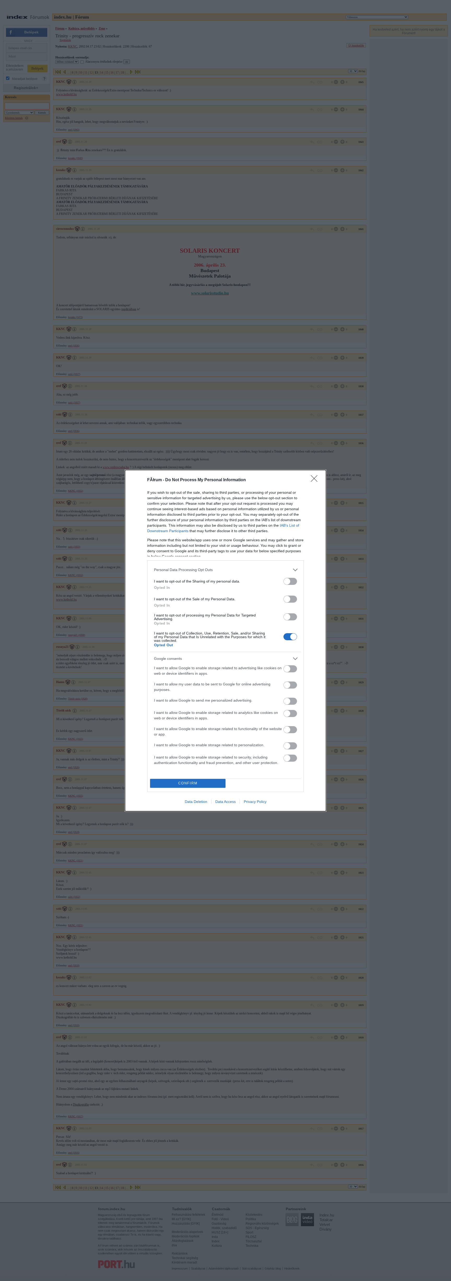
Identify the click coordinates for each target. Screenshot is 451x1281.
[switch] (290, 581)
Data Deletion (196, 802)
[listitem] (225, 570)
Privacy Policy (255, 802)
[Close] (316, 480)
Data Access (225, 802)
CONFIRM (188, 783)
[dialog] (225, 640)
